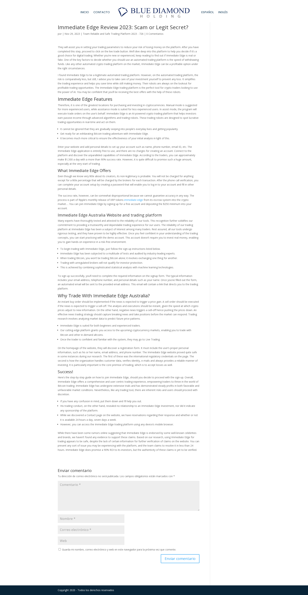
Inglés (223, 12)
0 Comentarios (154, 33)
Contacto (101, 12)
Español (207, 12)
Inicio (84, 12)
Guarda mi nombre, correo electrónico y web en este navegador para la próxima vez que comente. (119, 549)
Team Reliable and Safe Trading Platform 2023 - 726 (113, 33)
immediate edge (133, 200)
